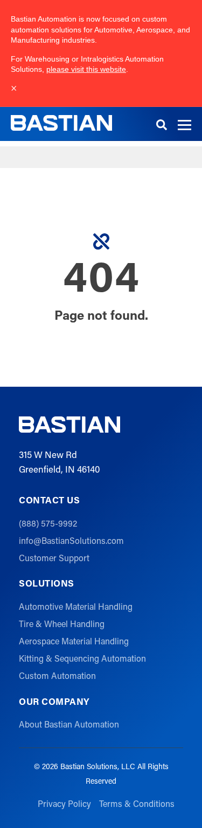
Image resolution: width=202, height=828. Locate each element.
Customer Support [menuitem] (54, 557)
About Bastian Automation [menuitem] (69, 724)
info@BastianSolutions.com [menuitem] (71, 540)
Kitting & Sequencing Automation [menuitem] (82, 658)
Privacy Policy (64, 803)
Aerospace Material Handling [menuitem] (74, 641)
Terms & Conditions (137, 803)
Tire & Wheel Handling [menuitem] (62, 623)
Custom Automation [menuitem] (57, 675)
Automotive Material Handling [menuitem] (76, 606)
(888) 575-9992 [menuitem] (48, 523)
